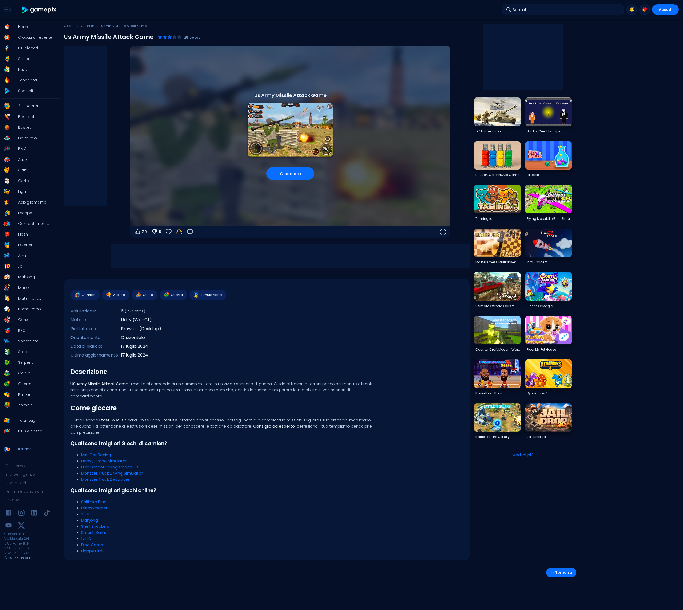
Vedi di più (523, 455)
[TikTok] (47, 514)
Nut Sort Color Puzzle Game (497, 175)
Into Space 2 (537, 262)
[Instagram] (21, 514)
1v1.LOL (87, 538)
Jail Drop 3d (536, 437)
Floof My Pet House (541, 349)
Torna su (563, 572)
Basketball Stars (488, 393)
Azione (119, 294)
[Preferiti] (644, 9)
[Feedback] (190, 232)
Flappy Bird (91, 551)
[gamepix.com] (39, 9)
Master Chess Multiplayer (495, 262)
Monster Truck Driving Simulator (112, 473)
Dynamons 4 (537, 393)
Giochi (69, 26)
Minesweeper (94, 508)
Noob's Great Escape (543, 131)
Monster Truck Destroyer (105, 479)
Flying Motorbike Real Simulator (549, 218)
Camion (87, 26)
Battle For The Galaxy (492, 437)
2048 (86, 514)
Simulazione (211, 294)
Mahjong (89, 520)
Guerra (177, 294)
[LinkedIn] (34, 514)
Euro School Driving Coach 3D (109, 467)
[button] (28, 26)
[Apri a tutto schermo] (443, 232)
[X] (21, 526)
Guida (148, 294)
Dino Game (92, 545)
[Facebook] (8, 514)
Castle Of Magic (540, 306)
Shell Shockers (95, 526)
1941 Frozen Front (488, 131)
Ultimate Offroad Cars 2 (494, 306)
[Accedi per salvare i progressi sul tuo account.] (179, 232)
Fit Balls (533, 175)
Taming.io (483, 218)
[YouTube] (8, 526)
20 (144, 231)
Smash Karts (93, 532)
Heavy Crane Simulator (104, 461)
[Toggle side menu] (6, 9)
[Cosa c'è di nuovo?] (631, 9)
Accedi (665, 9)
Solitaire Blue (93, 502)
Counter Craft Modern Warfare (497, 349)
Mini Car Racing (96, 455)
